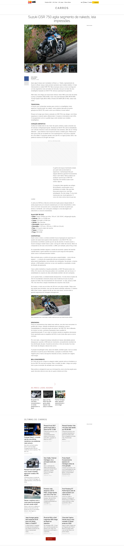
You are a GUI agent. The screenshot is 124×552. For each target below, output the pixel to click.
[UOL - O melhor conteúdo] (32, 2)
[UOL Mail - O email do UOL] (85, 2)
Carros (62, 8)
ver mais (50, 538)
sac (81, 2)
